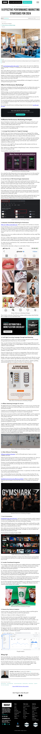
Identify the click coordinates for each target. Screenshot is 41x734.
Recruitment (25, 716)
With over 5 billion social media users (9, 224)
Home (12, 6)
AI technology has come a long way (9, 518)
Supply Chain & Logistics (34, 716)
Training (24, 717)
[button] (37, 2)
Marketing (25, 711)
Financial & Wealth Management (35, 708)
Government (34, 709)
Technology (34, 718)
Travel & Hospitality (35, 719)
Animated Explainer (26, 706)
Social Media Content (16, 714)
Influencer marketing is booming (8, 454)
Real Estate (16, 710)
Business (15, 708)
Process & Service (26, 713)
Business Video (31, 683)
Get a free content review (20, 114)
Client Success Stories (16, 716)
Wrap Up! (3, 26)
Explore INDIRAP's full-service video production (20, 686)
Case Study (25, 708)
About (15, 707)
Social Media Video (10, 683)
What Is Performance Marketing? (7, 23)
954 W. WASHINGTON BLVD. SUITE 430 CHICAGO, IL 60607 (6, 721)
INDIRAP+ (16, 718)
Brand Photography (17, 711)
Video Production (3, 683)
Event (24, 710)
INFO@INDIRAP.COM (6, 718)
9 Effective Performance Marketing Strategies (8, 25)
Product (24, 714)
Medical (33, 714)
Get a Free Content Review (5, 684)
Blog (14, 6)
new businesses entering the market (11, 66)
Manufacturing (34, 712)
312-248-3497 (5, 716)
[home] (5, 2)
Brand (24, 707)
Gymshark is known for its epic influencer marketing (12, 479)
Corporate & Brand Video (18, 683)
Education (33, 706)
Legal (33, 711)
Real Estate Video (25, 683)
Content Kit (35, 683)
